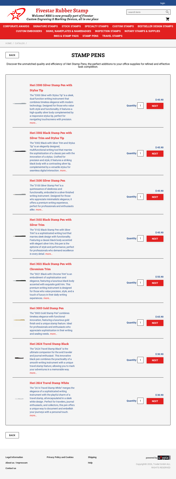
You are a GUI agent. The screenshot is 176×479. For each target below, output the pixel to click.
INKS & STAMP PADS (66, 36)
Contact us (11, 468)
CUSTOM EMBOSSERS (29, 31)
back (12, 55)
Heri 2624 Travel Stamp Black (49, 344)
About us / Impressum (17, 462)
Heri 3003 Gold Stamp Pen (47, 308)
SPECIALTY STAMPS (96, 26)
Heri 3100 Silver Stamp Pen (47, 180)
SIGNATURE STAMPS (45, 26)
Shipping (92, 457)
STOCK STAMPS (71, 26)
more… (33, 122)
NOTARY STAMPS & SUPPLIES (142, 31)
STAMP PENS (90, 36)
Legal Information (14, 457)
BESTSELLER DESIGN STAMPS (155, 26)
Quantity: (132, 105)
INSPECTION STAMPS (108, 31)
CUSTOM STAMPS (123, 26)
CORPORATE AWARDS (16, 26)
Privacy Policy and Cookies (60, 457)
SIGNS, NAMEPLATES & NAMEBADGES (68, 31)
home (9, 43)
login (162, 3)
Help (90, 462)
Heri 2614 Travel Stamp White (49, 383)
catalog (20, 43)
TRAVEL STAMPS (112, 36)
